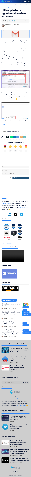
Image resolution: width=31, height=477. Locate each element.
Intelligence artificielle (16, 446)
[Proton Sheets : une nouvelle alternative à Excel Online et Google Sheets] (5, 418)
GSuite (11, 131)
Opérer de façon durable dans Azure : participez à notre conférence (18, 367)
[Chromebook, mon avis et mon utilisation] (25, 305)
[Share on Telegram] (12, 21)
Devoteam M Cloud (23, 207)
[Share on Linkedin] (10, 21)
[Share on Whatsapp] (7, 21)
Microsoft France (6, 203)
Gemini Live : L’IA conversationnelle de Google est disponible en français (10, 332)
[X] (13, 471)
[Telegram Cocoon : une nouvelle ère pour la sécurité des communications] (5, 427)
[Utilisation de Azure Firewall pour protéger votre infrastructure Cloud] (5, 359)
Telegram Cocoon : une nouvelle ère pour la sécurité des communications (19, 426)
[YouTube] (16, 471)
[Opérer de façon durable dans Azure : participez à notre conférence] (5, 367)
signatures (16, 131)
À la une (16, 362)
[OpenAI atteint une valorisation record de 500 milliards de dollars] (5, 460)
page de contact (20, 398)
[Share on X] (5, 21)
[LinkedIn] (18, 471)
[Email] (21, 137)
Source (3, 124)
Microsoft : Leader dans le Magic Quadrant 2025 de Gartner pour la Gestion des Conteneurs (19, 350)
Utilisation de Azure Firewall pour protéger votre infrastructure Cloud (19, 358)
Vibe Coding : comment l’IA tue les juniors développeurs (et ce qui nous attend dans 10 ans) (19, 451)
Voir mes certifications (7, 243)
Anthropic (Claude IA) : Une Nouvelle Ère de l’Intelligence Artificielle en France (18, 442)
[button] (22, 1)
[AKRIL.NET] (7, 1)
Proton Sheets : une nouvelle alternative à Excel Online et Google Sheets (18, 417)
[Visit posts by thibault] (3, 25)
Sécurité (12, 421)
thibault (9, 24)
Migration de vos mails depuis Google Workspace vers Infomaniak (11, 314)
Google (5, 7)
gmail (8, 131)
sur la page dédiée (21, 405)
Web (24, 310)
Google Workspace (15, 7)
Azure (11, 353)
